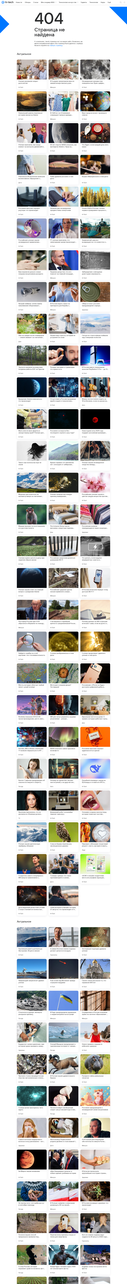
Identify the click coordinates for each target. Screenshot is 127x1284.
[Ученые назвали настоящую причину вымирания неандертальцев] (63, 488)
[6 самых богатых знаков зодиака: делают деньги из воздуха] (63, 1101)
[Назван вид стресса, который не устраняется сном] (63, 329)
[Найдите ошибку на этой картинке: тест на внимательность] (32, 646)
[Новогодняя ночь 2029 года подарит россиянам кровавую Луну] (95, 424)
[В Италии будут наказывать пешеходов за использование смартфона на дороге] (95, 901)
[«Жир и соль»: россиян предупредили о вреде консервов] (95, 297)
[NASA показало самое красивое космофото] (63, 742)
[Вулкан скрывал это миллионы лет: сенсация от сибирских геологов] (63, 456)
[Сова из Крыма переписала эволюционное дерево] (63, 837)
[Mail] (3, 2)
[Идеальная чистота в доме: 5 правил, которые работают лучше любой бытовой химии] (95, 710)
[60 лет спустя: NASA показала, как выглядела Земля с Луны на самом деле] (63, 138)
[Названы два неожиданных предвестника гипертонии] (63, 201)
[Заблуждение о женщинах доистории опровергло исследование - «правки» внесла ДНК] (95, 265)
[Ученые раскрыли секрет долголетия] (32, 74)
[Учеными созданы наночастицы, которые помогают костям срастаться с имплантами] (95, 805)
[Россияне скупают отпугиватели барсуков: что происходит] (63, 932)
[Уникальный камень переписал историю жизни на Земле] (32, 106)
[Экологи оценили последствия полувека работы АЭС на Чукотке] (32, 360)
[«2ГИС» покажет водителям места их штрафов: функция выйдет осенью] (95, 869)
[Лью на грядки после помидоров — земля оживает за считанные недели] (32, 329)
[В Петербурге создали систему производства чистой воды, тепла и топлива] (95, 932)
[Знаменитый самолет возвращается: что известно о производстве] (95, 233)
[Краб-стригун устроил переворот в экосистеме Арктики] (95, 1028)
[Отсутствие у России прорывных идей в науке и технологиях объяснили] (63, 392)
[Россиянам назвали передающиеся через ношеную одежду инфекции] (95, 519)
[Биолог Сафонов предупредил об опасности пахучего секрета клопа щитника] (32, 774)
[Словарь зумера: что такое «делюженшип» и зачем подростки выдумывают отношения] (63, 869)
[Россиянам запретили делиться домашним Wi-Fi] (63, 551)
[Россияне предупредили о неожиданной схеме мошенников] (95, 1260)
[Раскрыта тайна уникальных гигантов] (95, 1228)
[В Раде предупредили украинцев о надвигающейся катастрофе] (63, 1164)
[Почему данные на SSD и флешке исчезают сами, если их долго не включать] (95, 615)
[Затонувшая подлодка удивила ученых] (95, 1101)
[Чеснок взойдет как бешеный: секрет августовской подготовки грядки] (63, 1260)
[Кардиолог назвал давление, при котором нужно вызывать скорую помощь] (32, 1196)
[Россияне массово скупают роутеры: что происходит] (32, 201)
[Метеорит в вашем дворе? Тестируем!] (63, 678)
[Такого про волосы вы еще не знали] (32, 456)
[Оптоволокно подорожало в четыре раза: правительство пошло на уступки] (63, 1060)
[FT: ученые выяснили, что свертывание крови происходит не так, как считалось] (63, 233)
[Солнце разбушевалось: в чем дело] (63, 646)
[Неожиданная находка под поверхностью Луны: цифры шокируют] (95, 74)
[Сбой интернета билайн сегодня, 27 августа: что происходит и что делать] (63, 901)
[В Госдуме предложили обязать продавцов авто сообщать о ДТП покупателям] (32, 1028)
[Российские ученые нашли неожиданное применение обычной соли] (32, 233)
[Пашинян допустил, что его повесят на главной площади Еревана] (63, 265)
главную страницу (55, 45)
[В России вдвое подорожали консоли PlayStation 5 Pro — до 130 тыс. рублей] (95, 360)
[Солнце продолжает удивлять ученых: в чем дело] (95, 646)
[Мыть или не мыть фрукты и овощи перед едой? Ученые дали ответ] (32, 424)
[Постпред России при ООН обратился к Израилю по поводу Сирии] (32, 615)
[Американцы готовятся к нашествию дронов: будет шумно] (63, 1028)
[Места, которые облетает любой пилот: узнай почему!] (32, 678)
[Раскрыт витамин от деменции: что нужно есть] (63, 360)
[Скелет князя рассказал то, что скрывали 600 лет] (95, 1133)
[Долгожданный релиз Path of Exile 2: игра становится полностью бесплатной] (32, 901)
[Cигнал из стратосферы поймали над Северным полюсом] (95, 329)
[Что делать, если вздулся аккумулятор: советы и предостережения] (95, 551)
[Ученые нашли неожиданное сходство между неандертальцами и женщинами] (95, 456)
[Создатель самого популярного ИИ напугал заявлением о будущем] (32, 869)
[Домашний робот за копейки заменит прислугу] (63, 805)
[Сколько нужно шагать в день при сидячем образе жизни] (32, 551)
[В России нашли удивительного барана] (63, 1228)
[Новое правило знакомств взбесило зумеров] (95, 1196)
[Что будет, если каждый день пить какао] (95, 138)
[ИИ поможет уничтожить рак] (63, 964)
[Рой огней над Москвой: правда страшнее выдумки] (63, 1133)
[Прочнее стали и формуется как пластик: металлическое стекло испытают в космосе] (32, 1228)
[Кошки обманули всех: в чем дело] (95, 170)
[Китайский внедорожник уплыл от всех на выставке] (32, 964)
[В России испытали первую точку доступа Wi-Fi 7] (95, 583)
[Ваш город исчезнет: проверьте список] (95, 106)
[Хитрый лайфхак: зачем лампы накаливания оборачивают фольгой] (32, 297)
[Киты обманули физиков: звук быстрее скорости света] (95, 996)
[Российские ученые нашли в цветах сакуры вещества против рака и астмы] (95, 488)
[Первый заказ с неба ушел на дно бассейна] (95, 1060)
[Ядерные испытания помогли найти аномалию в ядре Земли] (32, 932)
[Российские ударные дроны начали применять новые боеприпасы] (63, 583)
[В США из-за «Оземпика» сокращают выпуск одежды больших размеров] (63, 106)
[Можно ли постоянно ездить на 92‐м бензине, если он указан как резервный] (95, 392)
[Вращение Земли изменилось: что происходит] (32, 392)
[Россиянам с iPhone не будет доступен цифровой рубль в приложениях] (95, 678)
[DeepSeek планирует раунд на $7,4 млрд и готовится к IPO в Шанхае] (95, 774)
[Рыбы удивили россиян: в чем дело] (63, 170)
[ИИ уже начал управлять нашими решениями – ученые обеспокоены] (63, 710)
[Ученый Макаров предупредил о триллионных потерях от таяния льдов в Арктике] (63, 1196)
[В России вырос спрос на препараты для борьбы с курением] (63, 297)
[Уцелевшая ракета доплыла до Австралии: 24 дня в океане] (32, 1101)
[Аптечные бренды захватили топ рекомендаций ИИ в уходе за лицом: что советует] (32, 996)
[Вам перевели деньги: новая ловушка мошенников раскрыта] (32, 265)
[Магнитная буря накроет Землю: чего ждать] (63, 996)
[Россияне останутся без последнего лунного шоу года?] (63, 424)
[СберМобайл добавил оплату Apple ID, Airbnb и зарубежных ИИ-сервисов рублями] (95, 964)
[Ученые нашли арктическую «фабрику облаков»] (32, 837)
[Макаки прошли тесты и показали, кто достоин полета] (32, 519)
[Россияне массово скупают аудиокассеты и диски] (95, 742)
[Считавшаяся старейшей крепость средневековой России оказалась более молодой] (63, 615)
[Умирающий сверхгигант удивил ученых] (32, 1133)
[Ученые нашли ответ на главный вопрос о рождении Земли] (32, 583)
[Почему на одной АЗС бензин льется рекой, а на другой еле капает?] (63, 774)
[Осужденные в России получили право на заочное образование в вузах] (95, 1164)
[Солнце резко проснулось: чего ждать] (32, 1260)
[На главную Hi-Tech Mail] (8, 2)
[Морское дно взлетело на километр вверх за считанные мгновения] (32, 488)
